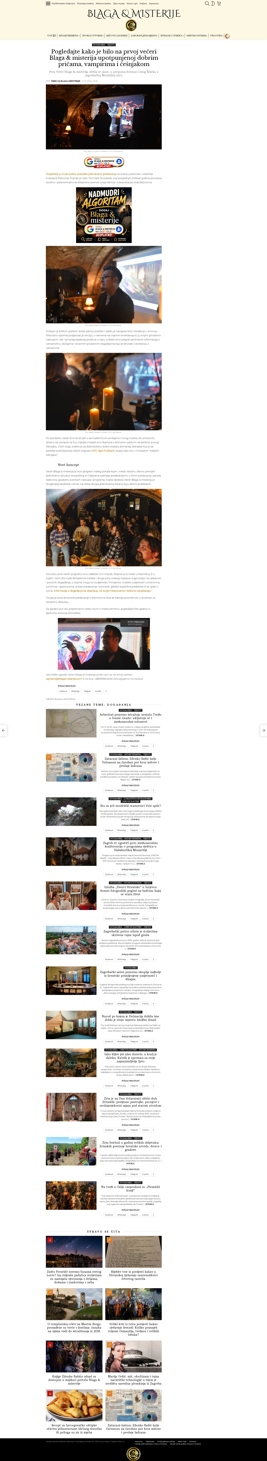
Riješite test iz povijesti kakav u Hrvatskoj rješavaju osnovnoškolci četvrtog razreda (133, 1275)
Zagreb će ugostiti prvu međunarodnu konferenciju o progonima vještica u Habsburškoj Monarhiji (130, 846)
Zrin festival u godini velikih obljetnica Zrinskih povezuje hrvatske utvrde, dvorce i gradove (131, 1146)
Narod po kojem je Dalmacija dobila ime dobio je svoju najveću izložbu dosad (130, 1018)
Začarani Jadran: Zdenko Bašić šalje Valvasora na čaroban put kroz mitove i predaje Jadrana (130, 762)
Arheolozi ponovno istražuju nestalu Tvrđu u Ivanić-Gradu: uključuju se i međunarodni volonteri (130, 718)
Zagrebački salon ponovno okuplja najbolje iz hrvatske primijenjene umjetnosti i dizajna (130, 975)
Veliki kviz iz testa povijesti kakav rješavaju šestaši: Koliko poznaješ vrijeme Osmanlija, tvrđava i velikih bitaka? (133, 1329)
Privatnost (192, 1441)
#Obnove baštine (103, 3)
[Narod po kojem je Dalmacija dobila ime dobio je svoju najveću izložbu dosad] (71, 1025)
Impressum (154, 3)
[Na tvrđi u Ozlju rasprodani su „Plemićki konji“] (71, 1195)
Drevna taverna (197, 35)
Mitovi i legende (117, 35)
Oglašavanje (150, 1441)
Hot (50, 1240)
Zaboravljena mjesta (144, 35)
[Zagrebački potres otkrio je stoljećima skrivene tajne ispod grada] (71, 940)
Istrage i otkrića (172, 35)
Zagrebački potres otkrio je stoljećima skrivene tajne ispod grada (131, 933)
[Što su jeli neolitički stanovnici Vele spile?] (71, 811)
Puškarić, (109, 450)
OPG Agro (97, 450)
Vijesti (137, 710)
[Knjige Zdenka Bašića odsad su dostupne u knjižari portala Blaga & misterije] (74, 1356)
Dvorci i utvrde (92, 35)
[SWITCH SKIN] (213, 3)
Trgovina (216, 35)
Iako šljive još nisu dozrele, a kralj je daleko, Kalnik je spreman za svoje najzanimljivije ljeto (130, 1057)
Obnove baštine (130, 801)
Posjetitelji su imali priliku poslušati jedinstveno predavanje (81, 174)
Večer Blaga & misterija (61, 699)
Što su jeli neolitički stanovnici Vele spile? (130, 806)
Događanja (119, 704)
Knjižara (143, 3)
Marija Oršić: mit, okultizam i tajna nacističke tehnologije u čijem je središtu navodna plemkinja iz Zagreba (133, 1380)
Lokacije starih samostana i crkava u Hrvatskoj (151, 1444)
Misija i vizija (182, 1441)
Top (51, 35)
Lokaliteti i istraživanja (137, 799)
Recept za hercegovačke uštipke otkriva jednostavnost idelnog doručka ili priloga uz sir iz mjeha (74, 1428)
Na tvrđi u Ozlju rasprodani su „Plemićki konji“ (130, 1188)
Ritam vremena (68, 35)
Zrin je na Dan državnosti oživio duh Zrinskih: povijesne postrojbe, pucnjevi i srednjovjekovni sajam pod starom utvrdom (130, 1102)
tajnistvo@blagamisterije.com (64, 678)
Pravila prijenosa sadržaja (166, 1441)
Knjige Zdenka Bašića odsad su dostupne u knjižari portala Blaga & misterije (74, 1380)
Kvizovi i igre (132, 3)
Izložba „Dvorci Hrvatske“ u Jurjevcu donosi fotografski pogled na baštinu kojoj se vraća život (130, 890)
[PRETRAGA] (207, 3)
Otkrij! (140, 735)
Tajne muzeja (119, 3)
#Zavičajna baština (85, 3)
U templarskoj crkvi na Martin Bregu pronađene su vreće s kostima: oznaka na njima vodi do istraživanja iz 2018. (74, 1327)
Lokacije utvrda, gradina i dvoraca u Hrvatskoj (185, 1444)
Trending (48, 757)
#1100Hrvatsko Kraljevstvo (63, 3)
